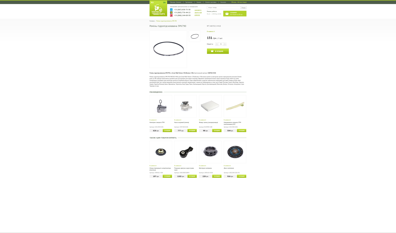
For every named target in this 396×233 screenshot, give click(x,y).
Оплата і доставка (210, 2)
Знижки (199, 2)
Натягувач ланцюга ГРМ (157, 122)
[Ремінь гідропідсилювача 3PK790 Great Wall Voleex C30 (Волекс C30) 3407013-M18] (168, 49)
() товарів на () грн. (236, 13)
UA (164, 2)
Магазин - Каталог (175, 2)
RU (152, 2)
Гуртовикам (188, 2)
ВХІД (234, 2)
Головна (152, 21)
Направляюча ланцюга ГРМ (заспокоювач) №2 (232, 123)
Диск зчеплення (229, 168)
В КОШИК (167, 130)
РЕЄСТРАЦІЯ (242, 2)
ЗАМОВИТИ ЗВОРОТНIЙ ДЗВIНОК (198, 12)
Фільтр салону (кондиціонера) (208, 122)
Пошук (243, 8)
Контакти (223, 2)
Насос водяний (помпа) (181, 122)
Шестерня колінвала (205, 168)
